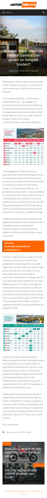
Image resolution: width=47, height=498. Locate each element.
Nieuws (34, 70)
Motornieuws (12, 432)
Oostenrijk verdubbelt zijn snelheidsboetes (17, 248)
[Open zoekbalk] (43, 12)
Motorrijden (25, 432)
